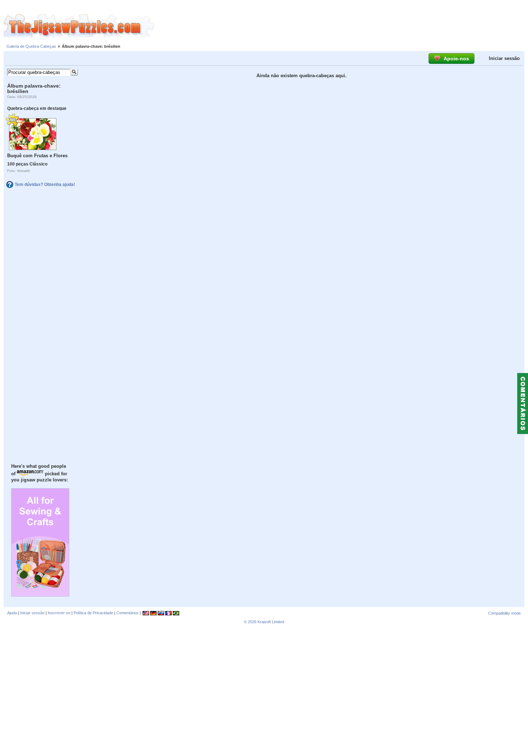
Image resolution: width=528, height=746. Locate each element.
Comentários (127, 613)
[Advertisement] (341, 26)
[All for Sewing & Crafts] (40, 595)
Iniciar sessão (504, 58)
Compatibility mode (504, 613)
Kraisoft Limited (271, 622)
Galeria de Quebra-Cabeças (31, 46)
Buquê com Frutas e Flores (37, 155)
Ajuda (12, 613)
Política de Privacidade (93, 613)
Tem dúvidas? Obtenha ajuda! (45, 184)
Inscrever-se (59, 613)
